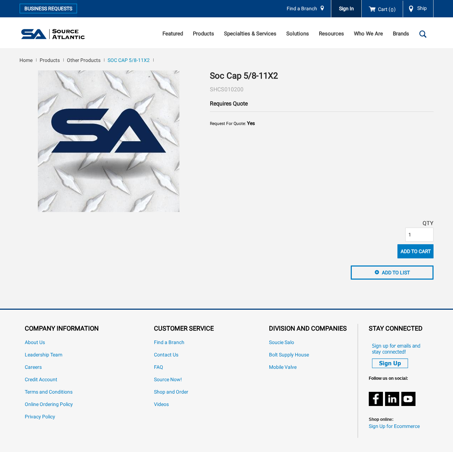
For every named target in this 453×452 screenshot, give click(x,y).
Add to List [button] (396, 272)
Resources (331, 33)
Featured (172, 33)
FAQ (158, 367)
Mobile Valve (283, 367)
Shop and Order (171, 392)
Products (203, 33)
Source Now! (168, 379)
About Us (35, 342)
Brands (401, 33)
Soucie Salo (281, 342)
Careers (33, 367)
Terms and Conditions (49, 392)
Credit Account (41, 379)
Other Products (84, 60)
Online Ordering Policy (49, 404)
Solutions (297, 33)
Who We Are (368, 33)
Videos (161, 404)
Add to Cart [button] (416, 251)
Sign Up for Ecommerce (394, 426)
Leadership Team (43, 354)
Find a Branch (302, 9)
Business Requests (48, 8)
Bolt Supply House (289, 354)
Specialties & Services (250, 33)
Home (26, 60)
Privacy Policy (40, 416)
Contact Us (166, 354)
